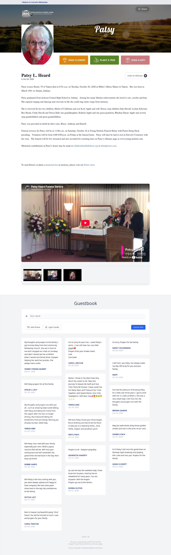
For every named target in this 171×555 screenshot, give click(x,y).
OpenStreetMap (88, 548)
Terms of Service (92, 544)
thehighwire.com (108, 145)
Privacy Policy (78, 544)
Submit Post (138, 327)
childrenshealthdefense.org (86, 145)
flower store (89, 164)
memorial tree (51, 164)
